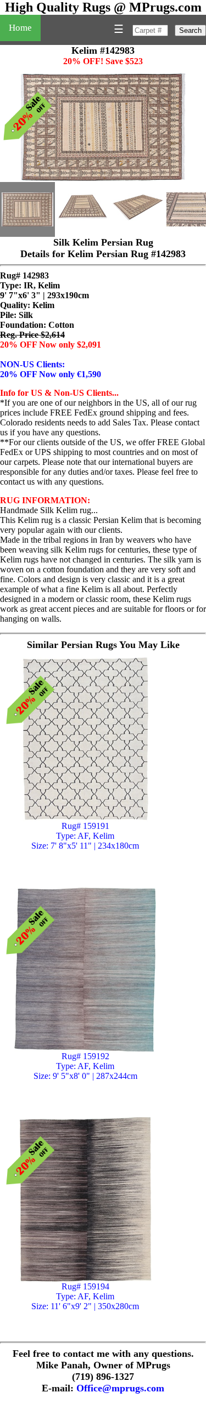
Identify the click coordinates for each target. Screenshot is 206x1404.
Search (190, 30)
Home (20, 27)
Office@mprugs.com (120, 1388)
